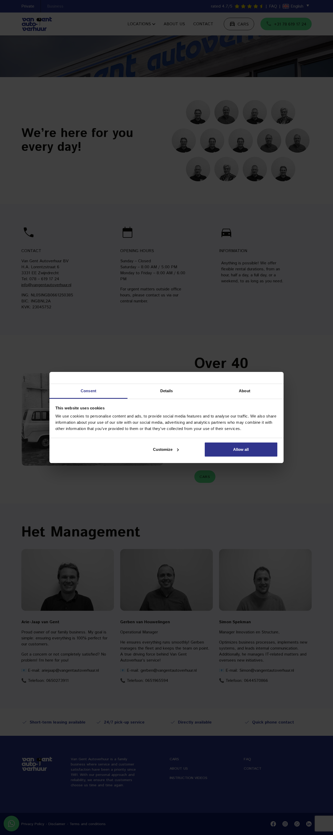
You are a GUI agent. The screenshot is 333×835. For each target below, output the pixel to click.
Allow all (241, 449)
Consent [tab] (88, 391)
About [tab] (244, 391)
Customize (162, 449)
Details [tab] (166, 391)
